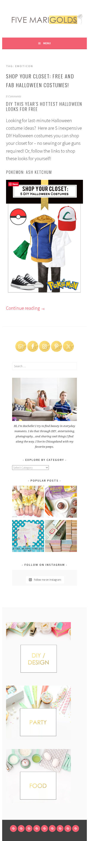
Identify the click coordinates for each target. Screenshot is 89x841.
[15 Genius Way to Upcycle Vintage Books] (61, 536)
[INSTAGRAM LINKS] (75, 828)
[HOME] (13, 828)
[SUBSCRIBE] (60, 828)
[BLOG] (21, 828)
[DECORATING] (36, 828)
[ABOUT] (28, 828)
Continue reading (25, 308)
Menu (47, 43)
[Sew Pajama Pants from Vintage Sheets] (28, 502)
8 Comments (13, 96)
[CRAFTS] (44, 828)
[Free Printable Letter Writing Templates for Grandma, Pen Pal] (28, 536)
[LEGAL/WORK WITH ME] (67, 828)
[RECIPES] (52, 828)
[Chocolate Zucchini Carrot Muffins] (61, 502)
